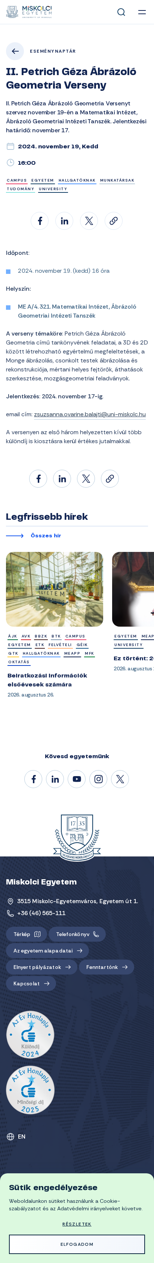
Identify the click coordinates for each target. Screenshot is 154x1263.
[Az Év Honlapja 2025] (30, 1090)
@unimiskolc (120, 779)
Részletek (77, 1224)
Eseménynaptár (53, 51)
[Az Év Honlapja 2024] (30, 1035)
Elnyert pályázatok (37, 967)
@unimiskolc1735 (77, 779)
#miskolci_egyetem (98, 779)
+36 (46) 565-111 (41, 913)
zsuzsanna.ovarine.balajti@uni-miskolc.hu (90, 414)
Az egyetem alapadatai (43, 950)
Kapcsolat (26, 983)
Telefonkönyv (72, 934)
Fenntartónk (102, 967)
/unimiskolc (33, 779)
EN (22, 1136)
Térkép (22, 934)
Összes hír (46, 536)
